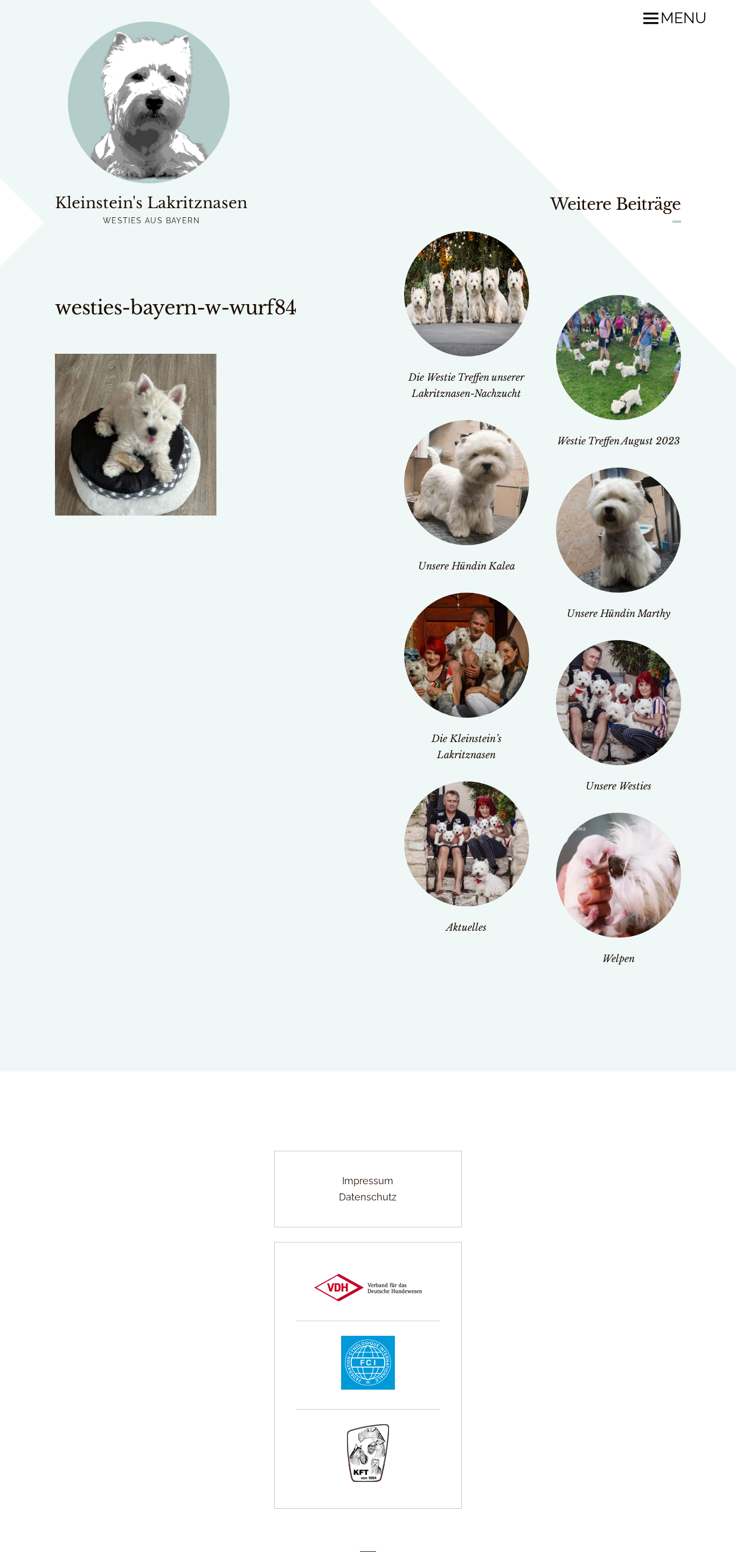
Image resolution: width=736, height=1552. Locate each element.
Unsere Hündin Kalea (466, 566)
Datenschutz (368, 1197)
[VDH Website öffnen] (368, 1297)
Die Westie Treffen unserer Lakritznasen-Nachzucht (466, 386)
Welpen (618, 959)
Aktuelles (466, 927)
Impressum (367, 1180)
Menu (683, 18)
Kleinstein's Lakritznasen (151, 203)
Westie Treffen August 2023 (618, 441)
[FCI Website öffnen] (368, 1386)
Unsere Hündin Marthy (618, 614)
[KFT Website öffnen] (368, 1478)
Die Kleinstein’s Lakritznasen (467, 747)
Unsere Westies (618, 786)
